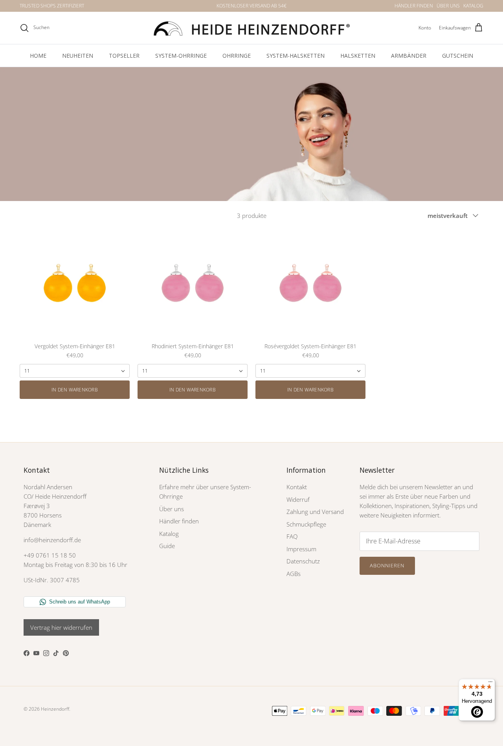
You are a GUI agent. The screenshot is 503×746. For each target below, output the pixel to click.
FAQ (291, 536)
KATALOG (473, 5)
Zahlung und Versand (315, 512)
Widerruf (298, 499)
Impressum (301, 549)
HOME (38, 55)
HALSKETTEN (357, 55)
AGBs (293, 574)
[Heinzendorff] (251, 28)
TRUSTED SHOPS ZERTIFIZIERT (52, 5)
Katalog (169, 534)
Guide (167, 546)
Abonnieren (387, 565)
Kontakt (296, 487)
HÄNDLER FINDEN (414, 5)
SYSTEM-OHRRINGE (181, 55)
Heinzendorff (55, 709)
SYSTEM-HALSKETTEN (295, 55)
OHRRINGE (236, 55)
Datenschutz (303, 561)
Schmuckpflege (306, 524)
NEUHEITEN (77, 55)
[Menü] (490, 683)
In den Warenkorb (74, 389)
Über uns (171, 509)
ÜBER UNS (448, 5)
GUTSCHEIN (457, 55)
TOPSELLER (124, 55)
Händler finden (179, 521)
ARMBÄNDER (408, 55)
